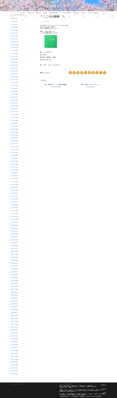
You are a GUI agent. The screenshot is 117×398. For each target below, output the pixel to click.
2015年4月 (13, 65)
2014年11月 (13, 79)
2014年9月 (13, 85)
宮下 (64, 25)
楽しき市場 (91, 390)
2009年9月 (13, 260)
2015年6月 (13, 59)
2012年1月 (13, 178)
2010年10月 (13, 222)
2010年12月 (13, 216)
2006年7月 (13, 371)
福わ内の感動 (101, 393)
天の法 (66, 390)
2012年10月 (13, 152)
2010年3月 (13, 242)
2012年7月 (13, 161)
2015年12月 (13, 42)
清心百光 (68, 394)
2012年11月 (13, 149)
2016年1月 (13, 39)
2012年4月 (13, 170)
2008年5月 (13, 307)
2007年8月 (13, 333)
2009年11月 (13, 254)
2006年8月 (13, 368)
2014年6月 (13, 94)
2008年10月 (13, 292)
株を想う (70, 387)
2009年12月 (13, 251)
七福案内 (96, 393)
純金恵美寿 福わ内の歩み (81, 393)
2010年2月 (13, 245)
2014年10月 (13, 82)
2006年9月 (13, 365)
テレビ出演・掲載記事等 (74, 396)
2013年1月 (13, 143)
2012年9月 (13, 155)
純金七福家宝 (62, 394)
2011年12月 (13, 181)
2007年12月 (13, 321)
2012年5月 (13, 167)
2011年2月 (13, 210)
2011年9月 (13, 190)
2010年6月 (13, 234)
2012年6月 (13, 164)
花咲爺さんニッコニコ (64, 389)
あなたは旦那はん (78, 390)
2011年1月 (13, 213)
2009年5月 (13, 272)
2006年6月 (13, 373)
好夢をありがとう (82, 385)
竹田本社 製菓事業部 (96, 396)
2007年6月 (13, 339)
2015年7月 (13, 56)
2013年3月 (13, 138)
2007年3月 (13, 347)
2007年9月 (13, 330)
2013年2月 (13, 141)
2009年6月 (13, 269)
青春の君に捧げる (82, 389)
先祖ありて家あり (90, 389)
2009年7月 (13, 266)
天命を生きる (71, 390)
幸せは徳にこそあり (64, 387)
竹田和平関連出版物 (64, 396)
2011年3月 (13, 207)
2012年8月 (13, 158)
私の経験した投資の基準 (91, 386)
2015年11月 (13, 45)
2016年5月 (13, 27)
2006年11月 (13, 359)
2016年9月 (13, 18)
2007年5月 (13, 341)
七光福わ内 (90, 393)
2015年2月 (13, 71)
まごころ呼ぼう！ (63, 393)
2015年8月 (13, 53)
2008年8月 (13, 298)
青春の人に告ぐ (75, 385)
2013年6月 (13, 129)
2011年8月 (13, 193)
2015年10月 (13, 47)
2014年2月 (13, 106)
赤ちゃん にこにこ (74, 389)
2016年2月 (13, 36)
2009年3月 (13, 277)
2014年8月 (13, 88)
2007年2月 (13, 350)
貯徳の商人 (83, 386)
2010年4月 (13, 240)
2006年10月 (13, 362)
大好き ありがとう (100, 389)
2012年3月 (13, 173)
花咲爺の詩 (104, 389)
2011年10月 (13, 187)
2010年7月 (13, 231)
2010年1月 (13, 248)
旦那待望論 (89, 385)
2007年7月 (13, 336)
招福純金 (104, 393)
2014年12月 (13, 77)
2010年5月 (13, 237)
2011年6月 (13, 199)
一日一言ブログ (69, 384)
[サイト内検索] (104, 13)
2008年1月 (13, 318)
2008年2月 (13, 315)
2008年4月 (13, 309)
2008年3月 (13, 312)
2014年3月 (13, 103)
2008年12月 (13, 286)
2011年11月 (13, 184)
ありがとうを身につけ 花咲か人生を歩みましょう (69, 386)
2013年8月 (13, 123)
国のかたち (85, 390)
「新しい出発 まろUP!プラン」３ (90, 84)
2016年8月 (13, 21)
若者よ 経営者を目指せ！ (65, 385)
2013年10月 (13, 117)
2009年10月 (13, 257)
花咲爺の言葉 (103, 384)
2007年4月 (13, 344)
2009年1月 (13, 283)
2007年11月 (13, 324)
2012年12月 (13, 146)
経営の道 (96, 390)
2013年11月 (13, 114)
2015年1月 (13, 74)
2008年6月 (13, 304)
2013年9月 (13, 120)
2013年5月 (13, 132)
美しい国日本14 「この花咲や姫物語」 (56, 84)
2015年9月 (13, 50)
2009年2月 (13, 280)
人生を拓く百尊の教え (81, 394)
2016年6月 (13, 24)
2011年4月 (13, 205)
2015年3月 (13, 68)
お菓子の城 (89, 396)
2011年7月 (13, 196)
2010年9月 (13, 225)
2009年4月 (13, 274)
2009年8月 (13, 263)
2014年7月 (13, 91)
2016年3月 (13, 33)
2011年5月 (13, 202)
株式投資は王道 (63, 391)
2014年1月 (13, 109)
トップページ (62, 384)
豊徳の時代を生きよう (71, 391)
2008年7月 (13, 301)
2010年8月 (13, 228)
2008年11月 (13, 289)
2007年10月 (13, 327)
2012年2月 (13, 175)
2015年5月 (13, 62)
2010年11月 (13, 219)
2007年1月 (13, 353)
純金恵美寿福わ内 (71, 393)
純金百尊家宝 (82, 396)
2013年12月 (13, 111)
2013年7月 (13, 126)
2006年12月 (13, 356)
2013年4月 (13, 135)
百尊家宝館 (73, 394)
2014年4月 (13, 100)
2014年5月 (13, 97)
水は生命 (61, 390)
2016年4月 (13, 30)
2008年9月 (13, 295)
